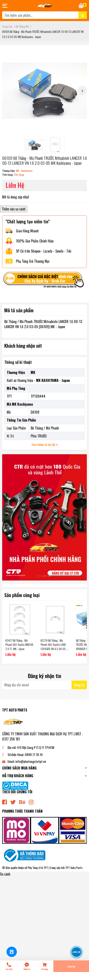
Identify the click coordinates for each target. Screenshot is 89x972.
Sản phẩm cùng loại (22, 594)
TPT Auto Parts (74, 867)
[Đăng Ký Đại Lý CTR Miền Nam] (44, 517)
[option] (44, 91)
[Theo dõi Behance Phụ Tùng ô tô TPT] (22, 802)
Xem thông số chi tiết (44, 444)
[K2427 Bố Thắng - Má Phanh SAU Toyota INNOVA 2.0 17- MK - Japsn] (19, 619)
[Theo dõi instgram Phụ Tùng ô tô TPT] (31, 802)
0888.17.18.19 (34, 754)
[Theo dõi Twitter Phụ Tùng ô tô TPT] (13, 802)
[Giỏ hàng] (81, 6)
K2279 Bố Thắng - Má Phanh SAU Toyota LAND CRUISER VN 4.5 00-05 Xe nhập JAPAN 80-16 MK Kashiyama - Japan (55, 648)
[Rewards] (11, 952)
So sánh (5, 874)
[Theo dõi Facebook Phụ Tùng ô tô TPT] (4, 802)
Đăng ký (79, 684)
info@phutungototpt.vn (30, 761)
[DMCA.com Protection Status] (15, 785)
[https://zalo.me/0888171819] (44, 280)
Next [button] (82, 90)
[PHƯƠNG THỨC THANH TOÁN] (44, 829)
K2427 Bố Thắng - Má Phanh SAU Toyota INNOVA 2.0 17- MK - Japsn (19, 644)
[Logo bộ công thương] (23, 855)
